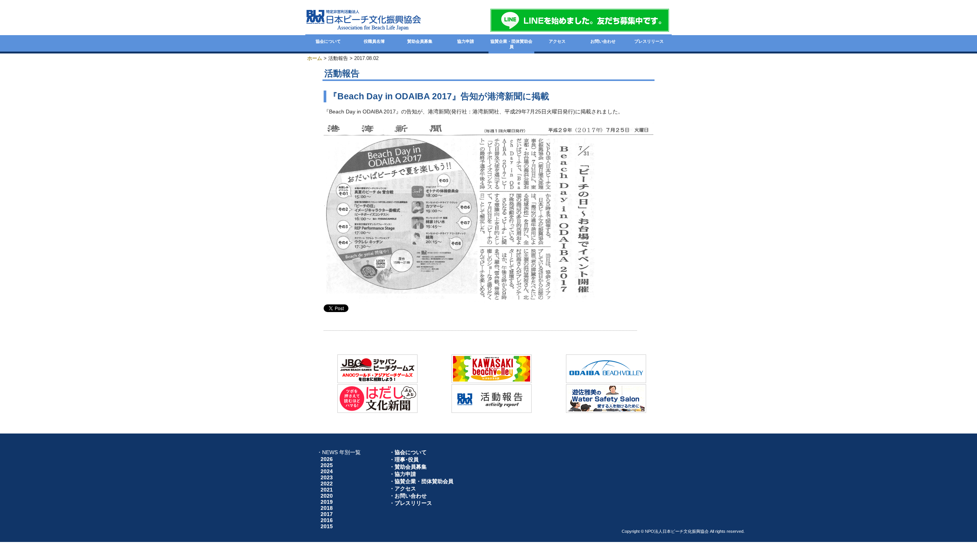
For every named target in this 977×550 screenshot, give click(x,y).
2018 (327, 508)
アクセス (557, 41)
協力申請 (465, 41)
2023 (327, 477)
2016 (327, 520)
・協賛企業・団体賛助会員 (421, 481)
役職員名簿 (374, 41)
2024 (327, 471)
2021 (327, 490)
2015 (327, 526)
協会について (328, 41)
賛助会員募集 (419, 41)
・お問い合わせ (408, 496)
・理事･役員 (404, 459)
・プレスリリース (410, 503)
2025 (327, 465)
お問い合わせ (603, 41)
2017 (327, 514)
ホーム (314, 58)
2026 (327, 459)
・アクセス (402, 488)
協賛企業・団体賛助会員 (511, 44)
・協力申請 (402, 474)
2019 (327, 502)
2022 (327, 483)
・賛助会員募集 (408, 467)
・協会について (408, 452)
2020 (327, 496)
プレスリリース (649, 41)
